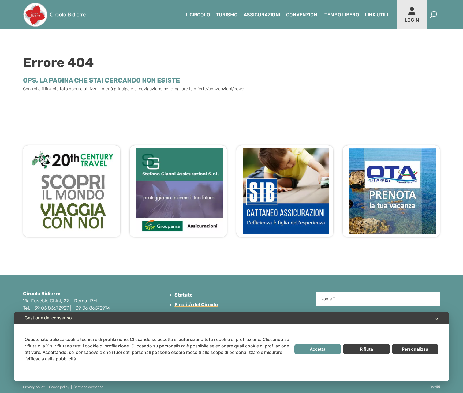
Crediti (435, 387)
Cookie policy (59, 387)
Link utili (376, 15)
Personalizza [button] (415, 349)
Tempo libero (341, 15)
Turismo (227, 15)
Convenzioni (302, 15)
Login (412, 20)
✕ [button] (436, 319)
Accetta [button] (318, 349)
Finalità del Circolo (196, 305)
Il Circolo (197, 15)
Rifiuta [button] (366, 349)
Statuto (183, 295)
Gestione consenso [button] (88, 387)
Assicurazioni (262, 15)
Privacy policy (34, 387)
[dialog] (231, 346)
